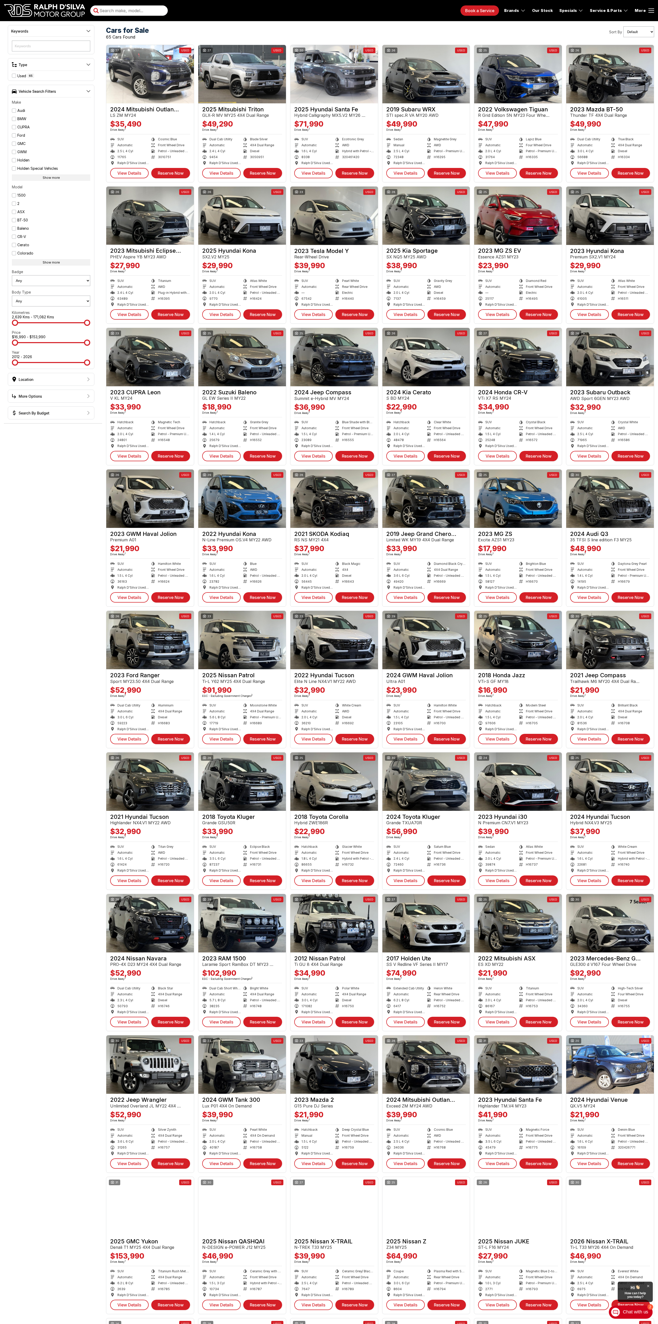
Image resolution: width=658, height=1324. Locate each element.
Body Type (21, 292)
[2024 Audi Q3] (610, 498)
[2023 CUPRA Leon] (150, 357)
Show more (51, 178)
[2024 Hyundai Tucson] (610, 781)
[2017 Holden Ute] (426, 923)
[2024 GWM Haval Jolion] (426, 640)
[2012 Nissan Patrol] (334, 923)
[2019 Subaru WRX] (426, 74)
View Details (129, 173)
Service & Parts (606, 10)
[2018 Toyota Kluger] (242, 781)
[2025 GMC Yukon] (150, 1206)
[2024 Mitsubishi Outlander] (150, 74)
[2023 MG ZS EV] (518, 216)
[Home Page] (44, 10)
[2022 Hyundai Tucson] (334, 640)
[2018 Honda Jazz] (518, 640)
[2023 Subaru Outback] (610, 357)
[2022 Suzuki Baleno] (242, 357)
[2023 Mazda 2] (334, 1064)
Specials (568, 10)
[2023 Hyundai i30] (518, 781)
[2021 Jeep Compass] (610, 640)
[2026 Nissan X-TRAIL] (610, 1206)
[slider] (15, 323)
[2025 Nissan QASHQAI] (242, 1206)
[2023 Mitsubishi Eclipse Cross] (150, 216)
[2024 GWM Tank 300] (242, 1064)
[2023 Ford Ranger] (150, 640)
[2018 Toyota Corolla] (334, 781)
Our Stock (542, 10)
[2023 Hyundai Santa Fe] (518, 1064)
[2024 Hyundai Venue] (610, 1064)
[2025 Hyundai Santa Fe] (334, 74)
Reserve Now (171, 173)
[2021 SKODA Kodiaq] (334, 498)
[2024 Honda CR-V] (518, 357)
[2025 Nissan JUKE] (518, 1206)
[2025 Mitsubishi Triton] (242, 74)
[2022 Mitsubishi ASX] (518, 923)
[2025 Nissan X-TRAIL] (334, 1206)
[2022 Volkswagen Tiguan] (518, 74)
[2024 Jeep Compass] (334, 357)
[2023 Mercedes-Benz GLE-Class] (610, 923)
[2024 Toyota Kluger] (426, 781)
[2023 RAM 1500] (242, 923)
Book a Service (479, 10)
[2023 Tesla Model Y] (334, 216)
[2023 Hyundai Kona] (610, 216)
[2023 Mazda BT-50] (610, 74)
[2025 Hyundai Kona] (242, 216)
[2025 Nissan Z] (426, 1206)
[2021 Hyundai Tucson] (150, 781)
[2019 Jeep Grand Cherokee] (426, 498)
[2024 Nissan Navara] (150, 923)
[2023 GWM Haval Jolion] (150, 498)
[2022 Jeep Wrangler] (150, 1064)
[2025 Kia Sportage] (426, 216)
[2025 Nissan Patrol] (242, 640)
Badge (17, 272)
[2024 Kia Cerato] (426, 357)
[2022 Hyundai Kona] (242, 498)
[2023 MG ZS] (518, 498)
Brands (511, 10)
